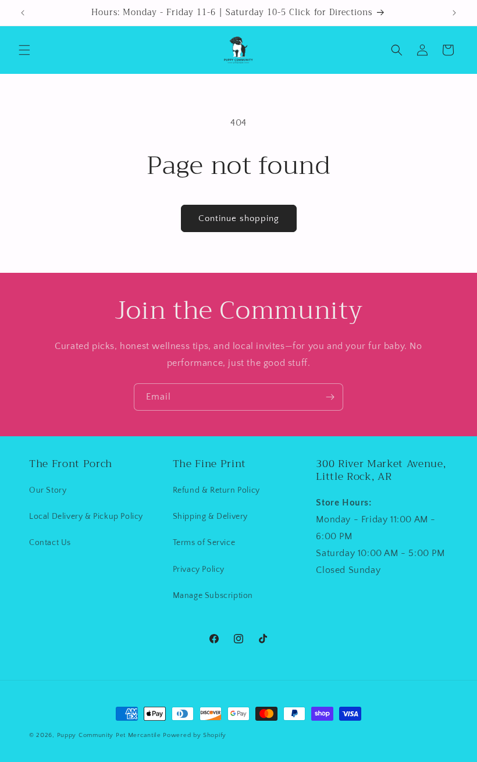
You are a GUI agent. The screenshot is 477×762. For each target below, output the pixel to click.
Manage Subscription (213, 595)
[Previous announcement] (22, 13)
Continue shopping (238, 218)
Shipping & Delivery (210, 516)
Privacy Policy (199, 569)
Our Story (47, 490)
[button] (24, 50)
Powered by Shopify (194, 735)
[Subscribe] (330, 397)
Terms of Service (204, 542)
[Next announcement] (454, 13)
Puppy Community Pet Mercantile (109, 735)
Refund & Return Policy (216, 490)
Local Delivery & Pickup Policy (86, 516)
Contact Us (50, 542)
